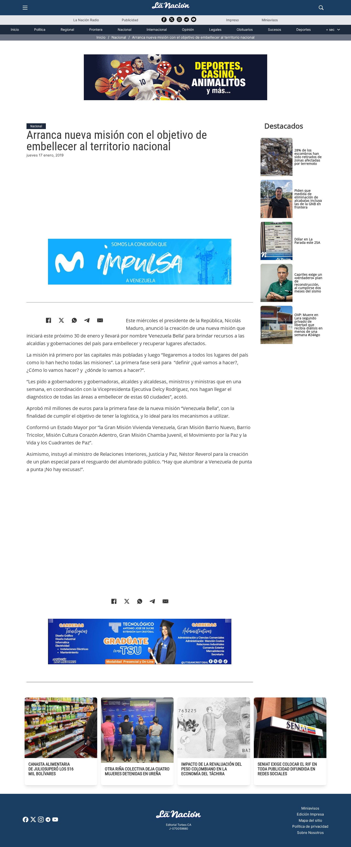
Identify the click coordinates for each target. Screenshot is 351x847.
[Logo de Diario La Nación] (179, 815)
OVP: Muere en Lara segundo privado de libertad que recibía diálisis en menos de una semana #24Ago (308, 324)
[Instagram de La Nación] (179, 21)
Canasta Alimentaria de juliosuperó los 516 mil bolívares (51, 769)
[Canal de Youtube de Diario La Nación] (194, 21)
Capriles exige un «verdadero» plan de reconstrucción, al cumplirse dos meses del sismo (308, 282)
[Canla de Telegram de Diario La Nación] (48, 821)
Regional (67, 29)
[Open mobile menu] (25, 8)
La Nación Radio (86, 20)
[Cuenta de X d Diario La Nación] (33, 821)
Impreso (232, 20)
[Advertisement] (139, 191)
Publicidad (130, 20)
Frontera (95, 29)
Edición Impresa (310, 814)
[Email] (100, 320)
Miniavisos (270, 20)
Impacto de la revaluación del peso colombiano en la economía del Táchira (211, 769)
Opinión (188, 29)
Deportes (303, 29)
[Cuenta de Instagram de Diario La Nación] (41, 821)
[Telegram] (87, 320)
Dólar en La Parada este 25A (307, 241)
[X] (61, 320)
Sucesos (274, 29)
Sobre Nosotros (310, 832)
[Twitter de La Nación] (172, 21)
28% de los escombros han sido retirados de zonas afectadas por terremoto (308, 157)
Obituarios (245, 29)
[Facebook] (48, 320)
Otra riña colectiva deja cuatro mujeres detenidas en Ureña (137, 771)
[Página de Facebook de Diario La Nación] (25, 821)
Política (39, 29)
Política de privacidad (310, 826)
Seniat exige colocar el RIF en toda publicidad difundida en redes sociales (287, 769)
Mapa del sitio (310, 820)
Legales (215, 29)
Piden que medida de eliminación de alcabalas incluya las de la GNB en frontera (308, 198)
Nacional (124, 29)
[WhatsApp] (74, 320)
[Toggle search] (321, 7)
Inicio (15, 29)
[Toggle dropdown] (338, 29)
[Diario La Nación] (171, 6)
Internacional (157, 29)
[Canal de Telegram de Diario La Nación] (186, 21)
